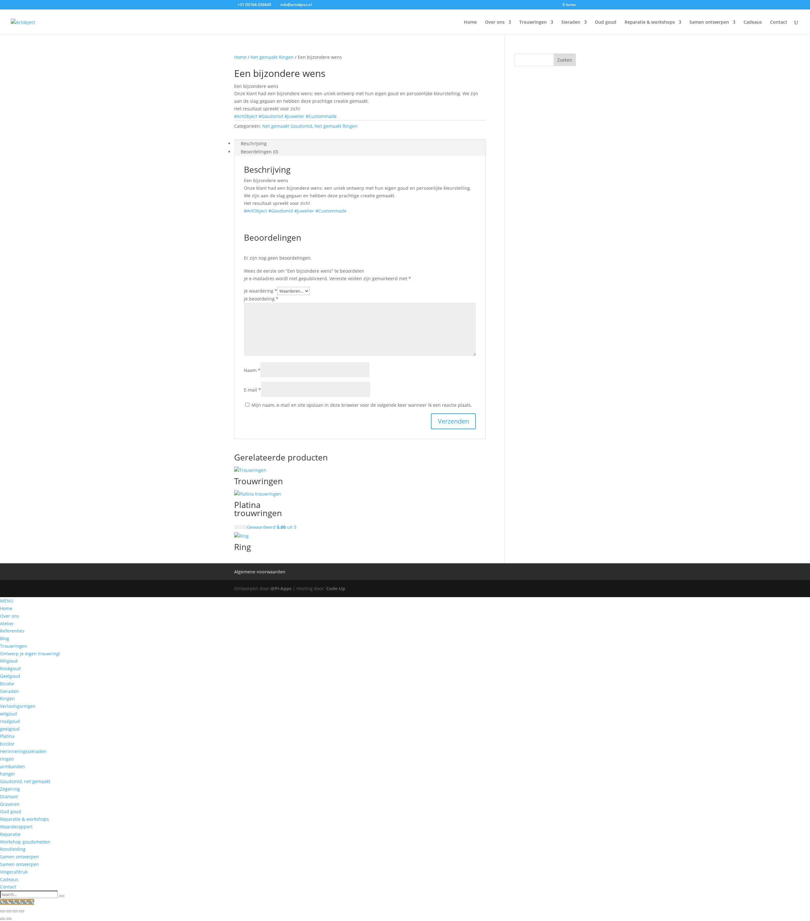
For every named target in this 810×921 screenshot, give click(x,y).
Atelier (7, 624)
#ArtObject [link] (245, 116)
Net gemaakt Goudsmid (287, 126)
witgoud (8, 714)
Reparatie (10, 834)
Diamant (9, 797)
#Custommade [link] (321, 116)
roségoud (10, 721)
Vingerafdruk (14, 872)
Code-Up (335, 588)
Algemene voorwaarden (259, 572)
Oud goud (605, 22)
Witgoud (9, 661)
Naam (252, 370)
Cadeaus (753, 22)
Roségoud (10, 668)
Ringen (7, 698)
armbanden (12, 766)
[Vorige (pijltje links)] (2, 919)
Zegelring (10, 789)
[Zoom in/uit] (2, 911)
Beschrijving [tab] (254, 143)
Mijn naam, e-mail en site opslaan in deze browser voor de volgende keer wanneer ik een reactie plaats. (362, 405)
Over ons (495, 22)
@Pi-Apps (281, 588)
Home (470, 22)
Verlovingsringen (18, 706)
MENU (6, 601)
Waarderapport (16, 827)
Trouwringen (533, 22)
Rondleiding (13, 849)
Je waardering (260, 291)
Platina (7, 736)
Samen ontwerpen (709, 22)
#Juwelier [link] (294, 116)
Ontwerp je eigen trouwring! (30, 654)
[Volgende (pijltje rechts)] (8, 919)
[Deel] (15, 911)
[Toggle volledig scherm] (8, 911)
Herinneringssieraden (23, 751)
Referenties (12, 631)
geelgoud (10, 729)
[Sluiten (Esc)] (21, 911)
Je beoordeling (261, 299)
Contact (778, 22)
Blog (4, 638)
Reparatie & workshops (650, 22)
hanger (7, 774)
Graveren (10, 804)
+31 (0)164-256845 (254, 4)
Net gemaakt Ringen (272, 57)
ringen (7, 759)
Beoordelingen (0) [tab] (259, 152)
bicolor (7, 744)
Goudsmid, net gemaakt (25, 781)
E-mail (252, 390)
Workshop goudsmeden (25, 842)
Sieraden (570, 22)
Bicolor (7, 684)
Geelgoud (10, 676)
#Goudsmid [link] (271, 116)
